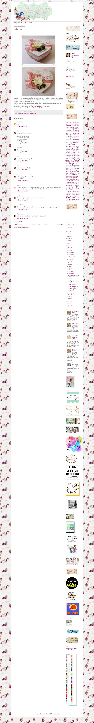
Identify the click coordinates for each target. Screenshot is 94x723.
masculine (67, 176)
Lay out (72, 168)
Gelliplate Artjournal (75, 149)
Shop (73, 190)
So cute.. (70, 279)
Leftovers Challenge (73, 170)
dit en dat (69, 142)
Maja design (69, 172)
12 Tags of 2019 (68, 122)
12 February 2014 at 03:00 (22, 218)
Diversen (74, 143)
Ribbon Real (70, 184)
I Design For (19, 22)
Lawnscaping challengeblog (36, 107)
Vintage (75, 196)
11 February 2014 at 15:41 (22, 209)
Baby (67, 128)
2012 (69, 299)
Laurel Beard (19, 205)
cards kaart (76, 133)
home (15, 22)
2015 (69, 248)
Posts (68, 62)
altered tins (76, 125)
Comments (69, 64)
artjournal (72, 127)
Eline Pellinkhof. (69, 148)
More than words (69, 179)
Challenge (77, 135)
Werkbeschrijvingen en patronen (72, 199)
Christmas (70, 136)
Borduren (68, 130)
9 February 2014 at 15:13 (22, 152)
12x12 (74, 122)
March (70, 271)
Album (76, 124)
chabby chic (71, 135)
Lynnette (18, 196)
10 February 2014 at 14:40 (22, 200)
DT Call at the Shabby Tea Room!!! (75, 337)
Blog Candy (71, 129)
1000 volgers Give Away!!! (75, 312)
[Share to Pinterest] (35, 111)
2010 (69, 304)
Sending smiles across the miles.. (73, 281)
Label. (73, 167)
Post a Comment (18, 221)
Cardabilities (75, 132)
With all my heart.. (72, 289)
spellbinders (74, 191)
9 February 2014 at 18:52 (22, 161)
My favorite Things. (73, 181)
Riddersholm (77, 184)
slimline (69, 191)
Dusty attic (68, 146)
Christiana (19, 214)
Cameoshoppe (77, 130)
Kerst (67, 165)
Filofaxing (77, 148)
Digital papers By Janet (74, 141)
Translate (75, 71)
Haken (68, 155)
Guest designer (76, 154)
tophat (71, 196)
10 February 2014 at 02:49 (22, 191)
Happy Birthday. (72, 284)
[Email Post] (29, 112)
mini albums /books (74, 176)
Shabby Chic (70, 188)
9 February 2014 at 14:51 (22, 126)
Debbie (18, 185)
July (70, 262)
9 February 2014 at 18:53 (22, 170)
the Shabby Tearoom (55, 100)
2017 (69, 243)
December (71, 252)
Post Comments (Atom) (24, 227)
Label (69, 167)
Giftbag (67, 152)
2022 (69, 231)
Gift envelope (75, 151)
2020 (69, 236)
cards (67, 133)
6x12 (72, 124)
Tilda (72, 195)
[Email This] (31, 111)
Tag (78, 191)
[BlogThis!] (32, 111)
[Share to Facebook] (34, 111)
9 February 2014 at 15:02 (22, 143)
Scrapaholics (70, 185)
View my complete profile (75, 56)
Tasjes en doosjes (33, 113)
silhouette (77, 190)
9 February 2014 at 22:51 (22, 180)
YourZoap (69, 201)
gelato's (68, 149)
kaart (78, 162)
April (70, 269)
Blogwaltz (77, 128)
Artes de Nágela (20, 122)
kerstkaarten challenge (75, 165)
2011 (69, 301)
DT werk (72, 144)
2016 (69, 246)
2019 (69, 239)
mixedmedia (75, 178)
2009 (69, 306)
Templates (30, 22)
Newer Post (16, 224)
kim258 (49, 714)
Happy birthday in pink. (73, 287)
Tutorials (25, 22)
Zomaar (73, 201)
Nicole (18, 157)
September (71, 257)
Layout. (77, 168)
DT (66, 145)
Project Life (77, 182)
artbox (67, 127)
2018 (69, 241)
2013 (69, 297)
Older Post (60, 224)
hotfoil (70, 157)
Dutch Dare (75, 146)
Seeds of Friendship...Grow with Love (73, 276)
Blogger (58, 714)
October (70, 255)
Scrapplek (76, 185)
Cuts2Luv (67, 139)
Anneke (18, 175)
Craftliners (76, 136)
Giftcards (73, 152)
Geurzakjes (69, 151)
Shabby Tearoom (26, 113)
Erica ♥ (18, 131)
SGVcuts (77, 187)
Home (38, 224)
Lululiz (18, 148)
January (70, 294)
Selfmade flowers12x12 (70, 187)
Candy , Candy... (75, 324)
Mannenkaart (74, 175)
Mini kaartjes (68, 178)
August (70, 259)
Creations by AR (69, 138)
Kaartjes (71, 163)
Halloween (73, 155)
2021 (69, 234)
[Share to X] (33, 111)
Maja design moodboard (72, 172)
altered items (68, 126)
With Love (70, 291)
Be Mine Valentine (74, 350)
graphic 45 (71, 154)
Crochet (76, 138)
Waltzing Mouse (70, 198)
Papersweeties (20, 113)
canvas (69, 132)
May (70, 266)
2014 (69, 250)
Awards (77, 127)
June (70, 264)
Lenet (73, 53)
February (71, 274)
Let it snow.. (74, 363)
